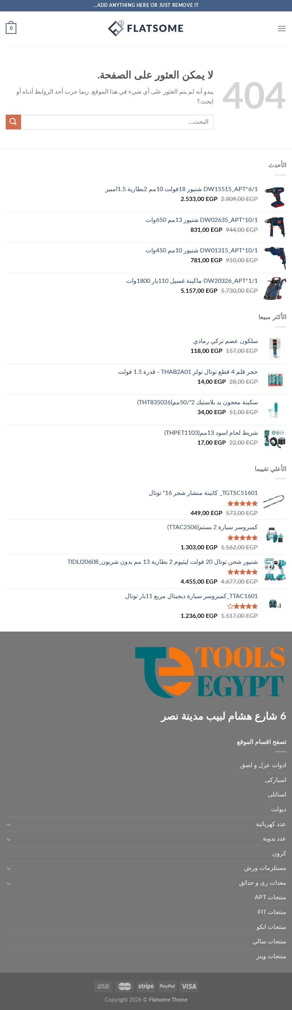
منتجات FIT (272, 912)
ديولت (278, 809)
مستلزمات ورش (265, 868)
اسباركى (275, 780)
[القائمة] (281, 28)
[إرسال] (13, 122)
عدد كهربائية (271, 824)
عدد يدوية (274, 839)
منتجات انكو (271, 927)
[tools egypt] (146, 29)
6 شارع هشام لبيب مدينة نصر (223, 716)
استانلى (277, 794)
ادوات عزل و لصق (263, 765)
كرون (279, 853)
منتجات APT (270, 897)
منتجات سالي (269, 941)
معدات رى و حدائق (262, 883)
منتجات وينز (271, 956)
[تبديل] (9, 824)
